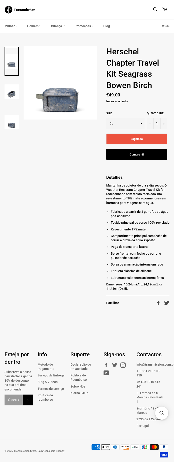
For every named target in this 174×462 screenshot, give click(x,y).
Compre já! (137, 154)
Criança (57, 26)
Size (109, 113)
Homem (33, 26)
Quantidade (155, 113)
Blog (106, 26)
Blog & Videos (48, 382)
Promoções (83, 26)
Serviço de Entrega (51, 375)
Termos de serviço (51, 388)
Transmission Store (25, 451)
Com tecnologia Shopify (51, 451)
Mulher (10, 26)
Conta (165, 26)
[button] (161, 413)
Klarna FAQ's (79, 393)
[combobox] (155, 10)
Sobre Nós (77, 386)
